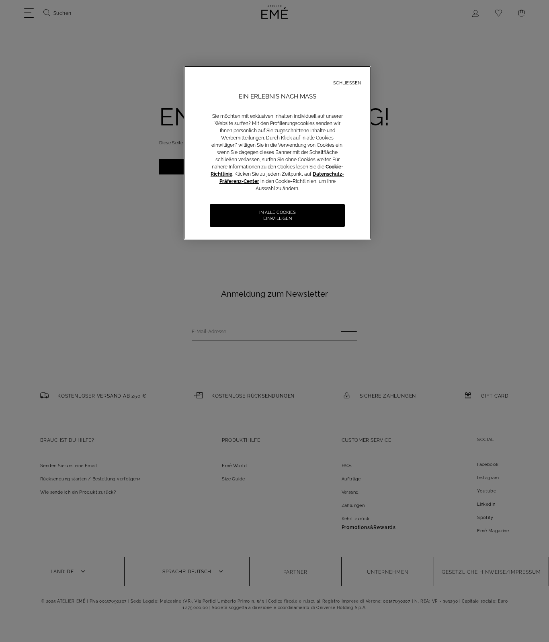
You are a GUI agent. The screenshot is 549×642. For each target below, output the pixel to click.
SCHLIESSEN (347, 83)
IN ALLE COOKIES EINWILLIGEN (277, 215)
